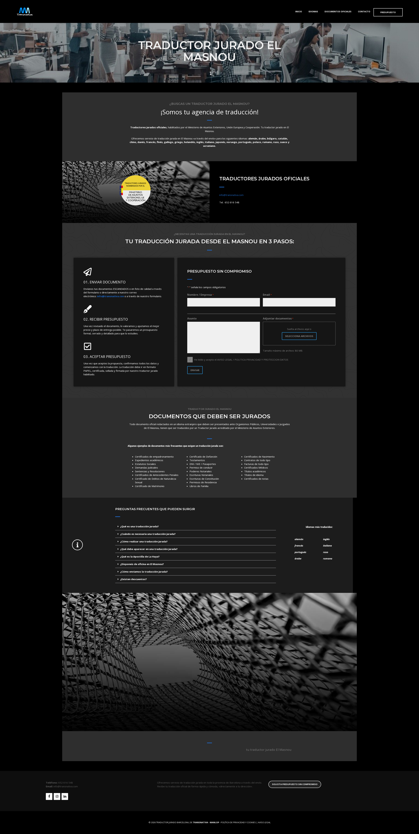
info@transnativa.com (231, 195)
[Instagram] (57, 796)
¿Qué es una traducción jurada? (139, 526)
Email (267, 295)
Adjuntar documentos (278, 318)
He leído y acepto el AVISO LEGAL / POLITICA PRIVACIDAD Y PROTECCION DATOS (241, 359)
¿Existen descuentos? (133, 579)
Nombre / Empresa (200, 295)
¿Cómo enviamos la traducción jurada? (144, 571)
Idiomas (313, 11)
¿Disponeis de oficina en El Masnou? (142, 564)
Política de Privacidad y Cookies (238, 822)
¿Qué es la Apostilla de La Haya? (140, 556)
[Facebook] (49, 796)
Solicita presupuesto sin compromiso (295, 784)
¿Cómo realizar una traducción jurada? (144, 541)
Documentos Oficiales (338, 11)
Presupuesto (388, 12)
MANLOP (214, 822)
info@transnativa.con (110, 296)
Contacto (364, 11)
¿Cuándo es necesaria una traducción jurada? (148, 534)
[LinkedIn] (65, 796)
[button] (195, 526)
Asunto (192, 318)
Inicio (298, 11)
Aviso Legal (264, 822)
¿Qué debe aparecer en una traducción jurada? (149, 549)
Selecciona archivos (299, 336)
